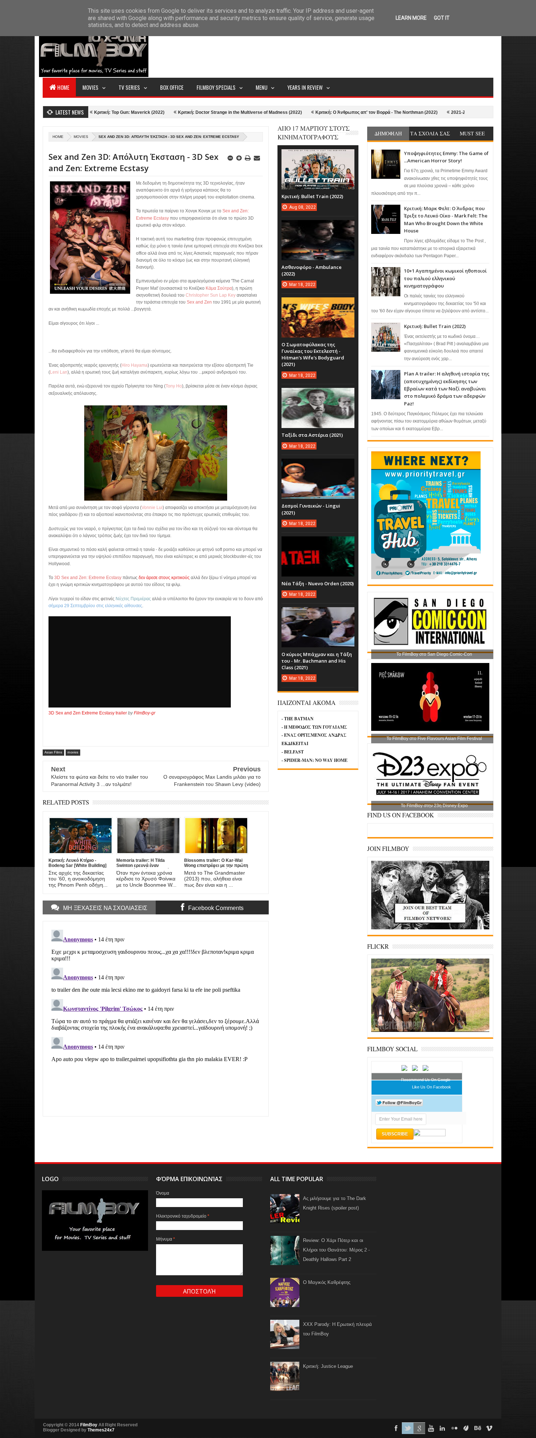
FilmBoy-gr (144, 713)
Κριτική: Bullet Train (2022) (435, 326)
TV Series (129, 87)
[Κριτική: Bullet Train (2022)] (318, 156)
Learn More (411, 18)
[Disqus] (155, 1018)
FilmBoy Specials (216, 87)
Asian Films (53, 752)
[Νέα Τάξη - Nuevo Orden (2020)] (318, 543)
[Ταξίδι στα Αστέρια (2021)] (318, 395)
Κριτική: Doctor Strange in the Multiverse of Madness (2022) (182, 112)
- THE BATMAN (297, 719)
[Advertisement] (360, 49)
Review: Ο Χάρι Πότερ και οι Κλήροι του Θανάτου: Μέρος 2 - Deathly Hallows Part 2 (336, 1250)
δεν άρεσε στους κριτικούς (164, 577)
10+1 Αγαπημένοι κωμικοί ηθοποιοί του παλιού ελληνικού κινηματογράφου (445, 278)
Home (63, 87)
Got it (442, 18)
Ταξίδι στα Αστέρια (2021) (312, 435)
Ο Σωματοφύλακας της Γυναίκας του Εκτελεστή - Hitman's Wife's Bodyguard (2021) (312, 354)
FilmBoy (88, 1424)
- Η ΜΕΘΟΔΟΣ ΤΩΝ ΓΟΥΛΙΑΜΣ (314, 727)
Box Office (171, 87)
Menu (261, 87)
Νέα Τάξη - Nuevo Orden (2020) (317, 583)
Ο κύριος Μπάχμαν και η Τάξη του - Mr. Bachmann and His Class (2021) (316, 661)
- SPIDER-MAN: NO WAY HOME (314, 760)
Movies (90, 87)
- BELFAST (292, 752)
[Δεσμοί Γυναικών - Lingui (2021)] (318, 466)
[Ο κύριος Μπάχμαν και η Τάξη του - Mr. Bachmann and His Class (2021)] (318, 614)
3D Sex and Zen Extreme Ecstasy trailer (87, 713)
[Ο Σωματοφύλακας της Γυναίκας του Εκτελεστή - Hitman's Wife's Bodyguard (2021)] (318, 304)
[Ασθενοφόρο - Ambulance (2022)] (318, 227)
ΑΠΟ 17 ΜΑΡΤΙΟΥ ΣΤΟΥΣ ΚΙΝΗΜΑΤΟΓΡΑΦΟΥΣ (313, 132)
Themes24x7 (101, 1430)
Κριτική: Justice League (328, 1366)
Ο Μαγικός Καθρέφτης (326, 1282)
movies (81, 137)
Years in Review (305, 87)
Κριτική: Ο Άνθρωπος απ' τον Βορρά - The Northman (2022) (318, 112)
